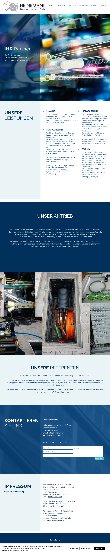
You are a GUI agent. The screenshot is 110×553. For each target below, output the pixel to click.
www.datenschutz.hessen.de (54, 520)
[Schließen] (107, 548)
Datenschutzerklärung (14, 491)
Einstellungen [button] (73, 548)
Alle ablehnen (85, 548)
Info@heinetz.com (56, 433)
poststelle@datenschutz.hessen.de (57, 518)
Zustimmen (99, 548)
